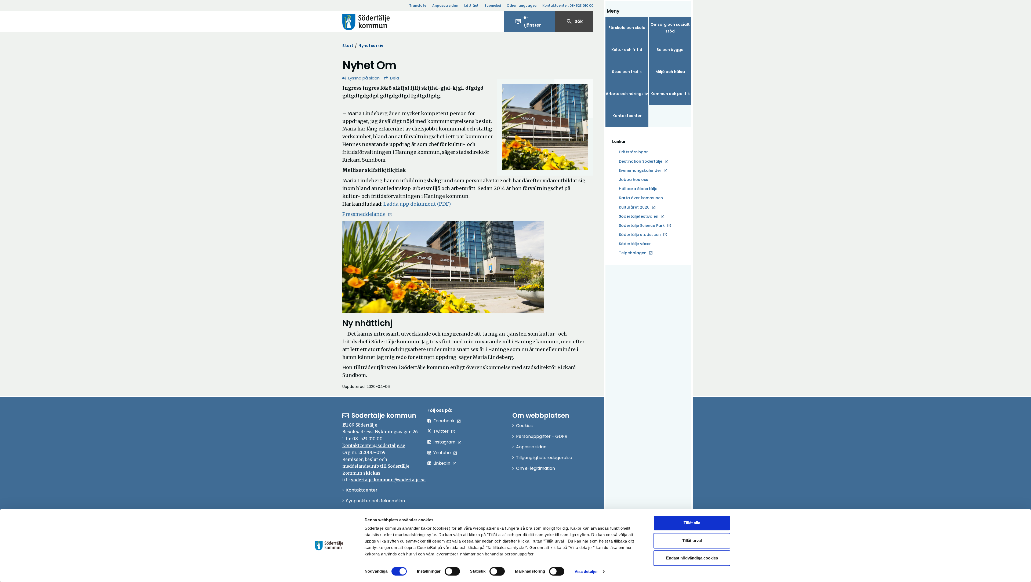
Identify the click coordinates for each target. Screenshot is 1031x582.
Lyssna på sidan (364, 78)
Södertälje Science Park (642, 226)
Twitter (441, 431)
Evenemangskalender (640, 170)
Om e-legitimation (535, 468)
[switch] (452, 571)
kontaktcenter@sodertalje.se (373, 445)
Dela (394, 78)
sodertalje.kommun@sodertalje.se (388, 479)
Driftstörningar (633, 152)
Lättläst (471, 5)
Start (348, 45)
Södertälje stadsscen (640, 234)
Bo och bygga (670, 49)
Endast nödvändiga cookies (692, 558)
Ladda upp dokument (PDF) (417, 204)
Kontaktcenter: (567, 5)
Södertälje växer (635, 243)
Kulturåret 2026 (634, 207)
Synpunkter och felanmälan (375, 501)
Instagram (444, 442)
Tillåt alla (692, 523)
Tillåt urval (692, 540)
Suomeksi (492, 5)
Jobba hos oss (633, 180)
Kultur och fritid (626, 49)
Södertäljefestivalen (638, 216)
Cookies (524, 426)
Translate (417, 5)
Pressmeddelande (364, 214)
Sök (574, 21)
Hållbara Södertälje (638, 188)
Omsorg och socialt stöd (670, 28)
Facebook (444, 421)
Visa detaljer (586, 571)
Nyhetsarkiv (370, 45)
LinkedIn (441, 463)
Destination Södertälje (640, 161)
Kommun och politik (670, 93)
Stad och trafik (627, 71)
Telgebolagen (633, 253)
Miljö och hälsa (670, 71)
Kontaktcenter (627, 115)
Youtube (442, 453)
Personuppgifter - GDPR (541, 436)
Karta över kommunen (641, 198)
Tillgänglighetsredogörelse (544, 457)
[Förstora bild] (545, 127)
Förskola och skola (626, 27)
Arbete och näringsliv (627, 93)
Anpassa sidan (445, 5)
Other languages (521, 5)
